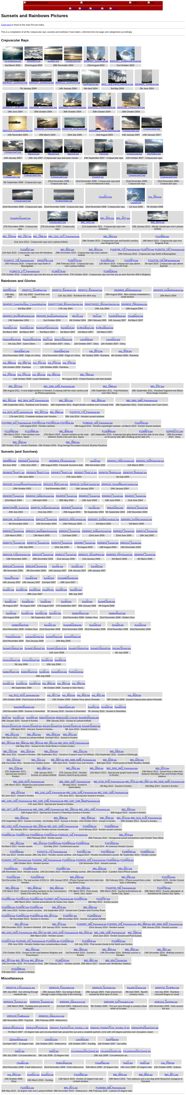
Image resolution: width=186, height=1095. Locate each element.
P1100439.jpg (11, 869)
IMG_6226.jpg (99, 869)
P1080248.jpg (129, 852)
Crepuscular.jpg (134, 154)
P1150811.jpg (27, 1088)
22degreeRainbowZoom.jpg (144, 1028)
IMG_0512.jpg (12, 734)
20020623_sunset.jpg (28, 461)
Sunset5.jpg (61, 590)
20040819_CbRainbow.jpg (134, 304)
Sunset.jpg (49, 578)
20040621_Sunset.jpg (135, 496)
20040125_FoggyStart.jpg (61, 988)
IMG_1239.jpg (9, 236)
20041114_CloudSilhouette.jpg (18, 131)
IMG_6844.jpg (56, 888)
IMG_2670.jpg (162, 768)
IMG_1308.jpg (40, 236)
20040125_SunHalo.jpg (103, 988)
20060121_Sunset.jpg (66, 555)
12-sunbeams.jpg (12, 61)
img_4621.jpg (98, 695)
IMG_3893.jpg (80, 950)
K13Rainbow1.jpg (85, 328)
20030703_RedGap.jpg (109, 473)
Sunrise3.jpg (55, 613)
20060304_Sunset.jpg (144, 555)
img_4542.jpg (14, 1075)
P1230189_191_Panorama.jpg (30, 941)
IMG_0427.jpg (40, 933)
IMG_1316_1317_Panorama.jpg (63, 236)
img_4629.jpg (134, 695)
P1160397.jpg (22, 907)
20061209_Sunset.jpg (36, 566)
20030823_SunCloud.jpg (96, 61)
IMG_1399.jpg (134, 933)
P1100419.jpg (68, 860)
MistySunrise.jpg (115, 508)
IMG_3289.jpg (60, 818)
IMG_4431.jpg (87, 222)
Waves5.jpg (73, 154)
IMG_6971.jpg (171, 1075)
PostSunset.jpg (13, 637)
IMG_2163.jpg (51, 751)
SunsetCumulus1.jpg (13, 648)
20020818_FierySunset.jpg (62, 461)
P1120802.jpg (8, 899)
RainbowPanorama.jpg (47, 328)
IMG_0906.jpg (22, 743)
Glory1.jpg (48, 339)
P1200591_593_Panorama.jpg (122, 924)
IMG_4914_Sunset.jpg (116, 960)
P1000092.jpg (8, 835)
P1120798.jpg (164, 888)
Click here (6, 25)
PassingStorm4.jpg (12, 339)
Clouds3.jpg (98, 177)
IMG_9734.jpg (132, 782)
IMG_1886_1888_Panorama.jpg (48, 809)
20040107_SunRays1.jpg (15, 82)
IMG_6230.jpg (137, 760)
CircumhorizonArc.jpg (110, 1051)
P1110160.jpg (13, 877)
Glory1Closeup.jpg (63, 339)
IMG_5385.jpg (117, 751)
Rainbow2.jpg (27, 328)
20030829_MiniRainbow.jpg (127, 290)
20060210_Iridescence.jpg (51, 1016)
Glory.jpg (97, 316)
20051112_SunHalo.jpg (166, 1002)
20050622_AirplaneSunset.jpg (96, 531)
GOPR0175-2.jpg (174, 431)
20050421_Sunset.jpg (69, 531)
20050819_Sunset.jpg (107, 543)
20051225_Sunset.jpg (43, 555)
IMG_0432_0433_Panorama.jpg (62, 933)
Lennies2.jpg (51, 1039)
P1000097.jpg (22, 835)
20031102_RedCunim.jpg (55, 484)
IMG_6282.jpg (77, 877)
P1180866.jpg (108, 431)
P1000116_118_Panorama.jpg (73, 835)
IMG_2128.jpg (16, 768)
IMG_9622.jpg (67, 250)
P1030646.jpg (68, 843)
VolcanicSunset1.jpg (11, 726)
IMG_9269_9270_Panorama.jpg (28, 782)
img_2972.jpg (96, 351)
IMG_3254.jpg (22, 818)
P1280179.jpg (58, 271)
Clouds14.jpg (105, 197)
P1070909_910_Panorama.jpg (16, 423)
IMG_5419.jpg (40, 843)
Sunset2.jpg (97, 566)
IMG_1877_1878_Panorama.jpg (17, 809)
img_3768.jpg (167, 1063)
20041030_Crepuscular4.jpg (131, 107)
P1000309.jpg (111, 826)
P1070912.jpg (38, 423)
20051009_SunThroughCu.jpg (118, 1002)
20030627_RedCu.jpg (61, 473)
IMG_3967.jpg (164, 950)
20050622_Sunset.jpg (123, 531)
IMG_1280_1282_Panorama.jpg (59, 386)
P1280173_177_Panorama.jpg (24, 271)
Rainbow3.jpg (67, 328)
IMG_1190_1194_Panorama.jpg (16, 801)
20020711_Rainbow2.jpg (90, 290)
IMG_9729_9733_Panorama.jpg (109, 782)
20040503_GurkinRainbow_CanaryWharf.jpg (24, 304)
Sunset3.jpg (31, 578)
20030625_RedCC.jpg (14, 473)
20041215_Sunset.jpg (46, 519)
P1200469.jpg (94, 916)
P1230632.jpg (118, 941)
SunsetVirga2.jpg (72, 637)
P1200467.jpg (70, 916)
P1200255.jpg (36, 916)
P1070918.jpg (108, 852)
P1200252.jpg (22, 916)
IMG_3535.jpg (107, 818)
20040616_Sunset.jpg (112, 496)
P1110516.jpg (141, 423)
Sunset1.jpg (77, 566)
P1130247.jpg (27, 250)
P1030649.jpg (82, 843)
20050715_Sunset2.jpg (38, 543)
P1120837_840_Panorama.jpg (58, 899)
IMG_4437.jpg (123, 218)
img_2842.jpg (78, 684)
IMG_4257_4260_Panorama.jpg (62, 826)
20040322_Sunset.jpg (13, 496)
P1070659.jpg (17, 852)
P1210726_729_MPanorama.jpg (164, 260)
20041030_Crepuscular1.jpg (43, 107)
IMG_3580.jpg (73, 442)
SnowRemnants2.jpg (20, 218)
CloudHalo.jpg (102, 1063)
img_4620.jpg (83, 695)
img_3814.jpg (38, 375)
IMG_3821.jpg (66, 401)
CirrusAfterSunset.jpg (67, 578)
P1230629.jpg (89, 941)
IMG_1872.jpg (15, 386)
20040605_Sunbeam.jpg (147, 84)
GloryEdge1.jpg (21, 351)
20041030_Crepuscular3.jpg (101, 107)
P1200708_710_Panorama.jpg (125, 250)
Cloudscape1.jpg (57, 222)
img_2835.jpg (48, 684)
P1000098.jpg (36, 835)
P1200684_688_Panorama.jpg (111, 1088)
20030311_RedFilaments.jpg (150, 461)
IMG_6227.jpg (125, 869)
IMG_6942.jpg (120, 1075)
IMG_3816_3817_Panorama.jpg (33, 401)
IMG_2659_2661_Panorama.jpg (122, 768)
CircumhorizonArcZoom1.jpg (85, 1051)
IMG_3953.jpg (109, 950)
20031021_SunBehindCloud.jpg (125, 61)
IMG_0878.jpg (8, 743)
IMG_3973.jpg (8, 960)
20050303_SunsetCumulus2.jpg (136, 519)
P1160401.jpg (36, 907)
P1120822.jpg (36, 899)
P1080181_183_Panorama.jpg (98, 423)
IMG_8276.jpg (59, 907)
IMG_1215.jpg (13, 760)
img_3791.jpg (24, 375)
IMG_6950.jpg (146, 1075)
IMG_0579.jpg (18, 793)
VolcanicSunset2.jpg (32, 726)
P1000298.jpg (89, 826)
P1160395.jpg (8, 907)
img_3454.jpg (154, 197)
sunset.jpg (95, 461)
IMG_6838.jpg (34, 888)
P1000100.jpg (51, 835)
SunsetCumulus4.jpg (78, 648)
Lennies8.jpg (86, 339)
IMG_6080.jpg (56, 412)
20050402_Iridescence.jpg (72, 1002)
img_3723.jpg (69, 363)
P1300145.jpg (62, 960)
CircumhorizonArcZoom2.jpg (137, 1051)
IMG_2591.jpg (73, 768)
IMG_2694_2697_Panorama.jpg (74, 782)
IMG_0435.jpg (85, 933)
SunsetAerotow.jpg (72, 625)
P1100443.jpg (30, 869)
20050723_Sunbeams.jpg (74, 129)
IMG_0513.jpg (34, 734)
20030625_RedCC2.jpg (37, 473)
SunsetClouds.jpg (106, 602)
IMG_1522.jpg (10, 751)
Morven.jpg (77, 316)
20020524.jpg (9, 290)
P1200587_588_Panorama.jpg (91, 924)
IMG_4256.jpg (40, 826)
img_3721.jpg (39, 363)
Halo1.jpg (19, 1051)
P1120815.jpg (22, 899)
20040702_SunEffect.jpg (167, 988)
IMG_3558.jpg (19, 442)
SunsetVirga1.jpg (54, 637)
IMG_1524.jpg (27, 751)
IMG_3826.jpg (98, 401)
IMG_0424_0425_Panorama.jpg (17, 933)
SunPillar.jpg (112, 1039)
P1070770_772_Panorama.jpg (85, 412)
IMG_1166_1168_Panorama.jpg (81, 793)
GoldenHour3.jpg (20, 625)
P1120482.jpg (11, 431)
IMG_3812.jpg (9, 401)
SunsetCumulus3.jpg (56, 648)
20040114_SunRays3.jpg (67, 82)
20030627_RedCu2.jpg (85, 473)
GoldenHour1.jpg (80, 613)
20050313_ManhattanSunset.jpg (41, 531)
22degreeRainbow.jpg (13, 1028)
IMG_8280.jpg (90, 907)
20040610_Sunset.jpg (89, 496)
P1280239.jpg (110, 271)
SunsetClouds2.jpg (91, 726)
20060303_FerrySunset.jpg (119, 555)
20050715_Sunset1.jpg (14, 543)
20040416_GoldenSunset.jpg (40, 496)
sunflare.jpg (53, 61)
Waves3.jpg (33, 154)
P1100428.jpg (113, 860)
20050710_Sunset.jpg (146, 531)
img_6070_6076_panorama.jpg (18, 412)
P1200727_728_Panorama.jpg (19, 260)
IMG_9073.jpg (51, 916)
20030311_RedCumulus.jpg (120, 461)
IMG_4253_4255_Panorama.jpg (17, 826)
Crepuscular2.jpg (151, 129)
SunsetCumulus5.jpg (100, 648)
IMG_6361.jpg (128, 877)
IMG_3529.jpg (88, 818)
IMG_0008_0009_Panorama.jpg (169, 782)
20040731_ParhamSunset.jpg (45, 508)
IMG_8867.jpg (44, 768)
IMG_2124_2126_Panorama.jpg (146, 818)
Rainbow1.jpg (10, 328)
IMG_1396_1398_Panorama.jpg (109, 933)
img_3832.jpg (53, 375)
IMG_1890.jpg (71, 809)
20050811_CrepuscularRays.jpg (104, 131)
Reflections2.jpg (64, 1063)
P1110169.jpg (37, 877)
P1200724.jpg (147, 250)
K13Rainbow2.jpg (104, 328)
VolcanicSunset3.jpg (52, 726)
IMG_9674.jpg (21, 924)
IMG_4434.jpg (107, 218)
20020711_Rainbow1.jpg (64, 290)
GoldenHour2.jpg (117, 613)
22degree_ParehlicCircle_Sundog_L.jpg (69, 1028)
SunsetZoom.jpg (59, 672)
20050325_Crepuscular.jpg (47, 129)
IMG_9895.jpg (144, 924)
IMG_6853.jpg (83, 888)
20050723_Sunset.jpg (61, 543)
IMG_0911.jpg (50, 743)
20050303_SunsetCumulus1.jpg (103, 519)
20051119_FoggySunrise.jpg (17, 555)
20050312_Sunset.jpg (13, 531)
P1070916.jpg (67, 423)
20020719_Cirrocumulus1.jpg (20, 988)
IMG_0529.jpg (53, 734)
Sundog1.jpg (33, 1075)
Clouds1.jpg (22, 1063)
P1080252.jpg (147, 852)
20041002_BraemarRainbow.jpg (52, 316)
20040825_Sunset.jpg (72, 508)
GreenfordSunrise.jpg (24, 707)
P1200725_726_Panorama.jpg (170, 250)
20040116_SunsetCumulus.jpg (85, 484)
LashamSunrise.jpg (34, 637)
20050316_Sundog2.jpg (41, 1002)
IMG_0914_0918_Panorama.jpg (73, 743)
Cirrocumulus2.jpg (31, 660)
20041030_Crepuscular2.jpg (72, 107)
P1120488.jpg (32, 431)
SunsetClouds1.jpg (72, 726)
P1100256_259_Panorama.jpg (46, 860)
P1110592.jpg (80, 1075)
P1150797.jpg (103, 899)
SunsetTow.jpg (11, 578)
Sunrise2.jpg (41, 613)
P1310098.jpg (18, 969)
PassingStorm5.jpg (32, 339)
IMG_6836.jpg (66, 431)
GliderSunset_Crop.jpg (67, 718)
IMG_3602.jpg (110, 236)
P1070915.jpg (53, 423)
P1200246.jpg (8, 916)
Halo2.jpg (54, 1051)
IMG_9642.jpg (96, 250)
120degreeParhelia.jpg (37, 1028)
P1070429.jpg (112, 843)
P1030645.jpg (54, 843)
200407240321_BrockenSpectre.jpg (102, 304)
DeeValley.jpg (154, 154)
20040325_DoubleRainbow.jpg (168, 290)
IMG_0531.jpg (70, 734)
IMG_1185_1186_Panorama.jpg (112, 793)
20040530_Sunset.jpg (66, 496)
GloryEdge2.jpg (61, 351)
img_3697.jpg (24, 363)
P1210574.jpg (131, 260)
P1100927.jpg (63, 869)
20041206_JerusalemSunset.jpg (18, 519)
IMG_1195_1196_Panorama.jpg (48, 801)
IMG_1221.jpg (38, 760)
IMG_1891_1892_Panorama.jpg (94, 809)
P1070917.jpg (84, 852)
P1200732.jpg (75, 260)
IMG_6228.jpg (110, 760)
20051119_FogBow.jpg (18, 1016)
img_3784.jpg (9, 375)
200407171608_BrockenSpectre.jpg (65, 304)
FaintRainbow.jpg (117, 316)
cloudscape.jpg (73, 61)
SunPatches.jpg (90, 84)
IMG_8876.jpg (157, 222)
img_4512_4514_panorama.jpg (24, 695)
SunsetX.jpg (76, 590)
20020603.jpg (9, 461)
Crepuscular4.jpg (22, 201)
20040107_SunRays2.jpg (41, 82)
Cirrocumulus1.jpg (11, 660)
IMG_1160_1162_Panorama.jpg (50, 793)
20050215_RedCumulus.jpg (72, 519)
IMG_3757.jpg (157, 386)
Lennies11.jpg (113, 339)
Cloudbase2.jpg (135, 316)
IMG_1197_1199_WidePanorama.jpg (82, 801)
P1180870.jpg (146, 431)
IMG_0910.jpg (36, 743)
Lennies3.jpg (82, 1039)
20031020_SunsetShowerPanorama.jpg (22, 484)
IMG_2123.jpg (123, 818)
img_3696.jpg (9, 363)
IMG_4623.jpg (17, 843)
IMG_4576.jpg (126, 835)
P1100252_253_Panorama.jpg (16, 860)
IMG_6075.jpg (41, 412)
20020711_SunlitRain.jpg (34, 290)
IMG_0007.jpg (146, 782)
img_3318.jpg (125, 351)
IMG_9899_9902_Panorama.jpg (167, 924)
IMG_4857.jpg (91, 960)
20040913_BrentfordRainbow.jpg (19, 316)
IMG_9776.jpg (59, 924)
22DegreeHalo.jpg (18, 1039)
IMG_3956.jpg (132, 950)
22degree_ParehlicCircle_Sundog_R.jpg (110, 1028)
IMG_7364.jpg (87, 375)
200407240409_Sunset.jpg (16, 508)
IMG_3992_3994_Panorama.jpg (141, 401)
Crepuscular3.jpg (12, 152)
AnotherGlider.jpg (63, 201)
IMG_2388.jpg (110, 386)
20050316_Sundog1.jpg (15, 1002)
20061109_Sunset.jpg (13, 566)
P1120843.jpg (80, 899)
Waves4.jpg (53, 154)
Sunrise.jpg (94, 508)
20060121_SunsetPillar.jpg (91, 555)
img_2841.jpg (63, 684)
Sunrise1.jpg (27, 613)
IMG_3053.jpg (128, 809)
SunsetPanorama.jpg (88, 718)
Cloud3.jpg (136, 203)
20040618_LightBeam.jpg (15, 107)
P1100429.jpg (127, 860)
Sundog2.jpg (47, 1075)
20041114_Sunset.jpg (137, 508)
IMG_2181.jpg (80, 751)
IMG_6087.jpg (57, 760)
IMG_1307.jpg (24, 236)
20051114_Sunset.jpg (130, 543)
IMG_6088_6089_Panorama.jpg (80, 760)
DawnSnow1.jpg (67, 707)
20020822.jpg (33, 61)
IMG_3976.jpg (36, 960)
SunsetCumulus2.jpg (35, 648)
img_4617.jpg (53, 695)
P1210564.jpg (107, 260)
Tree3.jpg (103, 154)
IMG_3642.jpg (32, 950)
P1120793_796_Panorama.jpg (121, 888)
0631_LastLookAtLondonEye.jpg (117, 84)
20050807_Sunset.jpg (84, 543)
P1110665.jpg (162, 236)
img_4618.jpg (68, 695)
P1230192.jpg (53, 941)
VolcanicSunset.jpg (121, 648)
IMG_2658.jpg (96, 768)
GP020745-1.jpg (45, 260)
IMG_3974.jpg (22, 960)
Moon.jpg (6, 718)
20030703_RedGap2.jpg (135, 473)
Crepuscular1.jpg (131, 131)
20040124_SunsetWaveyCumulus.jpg (119, 484)
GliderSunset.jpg (47, 718)
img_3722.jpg (54, 363)
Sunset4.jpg (48, 590)
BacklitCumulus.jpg (136, 988)
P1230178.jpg (8, 941)
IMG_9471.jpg (71, 1088)
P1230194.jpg (67, 941)
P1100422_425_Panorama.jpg (91, 860)
